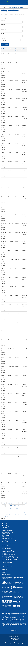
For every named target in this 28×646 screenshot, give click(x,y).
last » (16, 508)
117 (11, 506)
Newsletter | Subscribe (8, 556)
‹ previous (9, 503)
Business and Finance (7, 532)
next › (11, 508)
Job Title (2, 33)
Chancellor (4, 527)
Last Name (3, 24)
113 (21, 503)
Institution (3, 38)
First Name (3, 20)
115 (4, 506)
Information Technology (8, 537)
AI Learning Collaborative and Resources (12, 558)
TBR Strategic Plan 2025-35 (9, 561)
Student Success (6, 541)
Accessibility (5, 569)
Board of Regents (6, 526)
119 (19, 506)
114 (25, 503)
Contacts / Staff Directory (8, 554)
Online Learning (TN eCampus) (9, 559)
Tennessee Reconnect (7, 564)
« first (3, 503)
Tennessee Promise (7, 562)
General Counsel (6, 535)
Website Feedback (6, 574)
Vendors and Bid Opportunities (9, 550)
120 (23, 506)
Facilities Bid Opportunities (8, 551)
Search (4, 571)
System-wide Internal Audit (8, 543)
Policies (4, 553)
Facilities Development (7, 530)
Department (3, 29)
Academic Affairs (6, 529)
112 (17, 503)
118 (15, 506)
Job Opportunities (6, 548)
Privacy (4, 572)
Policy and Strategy (7, 538)
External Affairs (6, 533)
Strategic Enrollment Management (10, 540)
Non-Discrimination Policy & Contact (14, 626)
